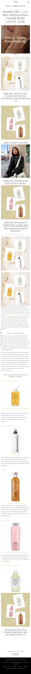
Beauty (18, 234)
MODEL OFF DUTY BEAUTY (11, 565)
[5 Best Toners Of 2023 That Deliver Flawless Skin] (15, 123)
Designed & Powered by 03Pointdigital (15, 668)
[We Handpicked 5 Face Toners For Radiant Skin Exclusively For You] (15, 610)
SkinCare (22, 234)
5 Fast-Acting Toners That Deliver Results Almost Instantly (15, 228)
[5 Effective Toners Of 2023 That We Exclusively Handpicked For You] (15, 161)
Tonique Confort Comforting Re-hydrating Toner (15, 552)
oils (24, 315)
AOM (15, 2)
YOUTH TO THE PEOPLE (10, 381)
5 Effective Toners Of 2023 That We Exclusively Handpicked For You (15, 183)
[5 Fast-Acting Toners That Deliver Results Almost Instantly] (15, 253)
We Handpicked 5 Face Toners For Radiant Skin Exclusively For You (15, 632)
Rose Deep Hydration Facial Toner (15, 503)
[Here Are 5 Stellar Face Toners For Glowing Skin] (15, 202)
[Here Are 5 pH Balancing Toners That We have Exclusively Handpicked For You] (15, 73)
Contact (15, 666)
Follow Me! (15, 655)
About (20, 666)
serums (21, 315)
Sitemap (26, 666)
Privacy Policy (7, 666)
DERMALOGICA (7, 426)
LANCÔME (5, 520)
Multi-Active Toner (15, 455)
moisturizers (15, 315)
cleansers (9, 315)
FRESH (4, 470)
